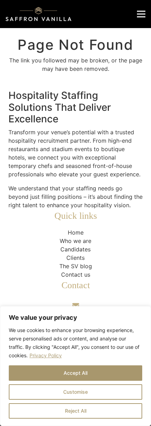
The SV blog (75, 266)
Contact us (75, 274)
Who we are (75, 240)
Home (76, 232)
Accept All (75, 373)
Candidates (75, 249)
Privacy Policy (45, 355)
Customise (75, 392)
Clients (75, 257)
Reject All (75, 411)
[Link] (38, 14)
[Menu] (141, 14)
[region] (75, 366)
